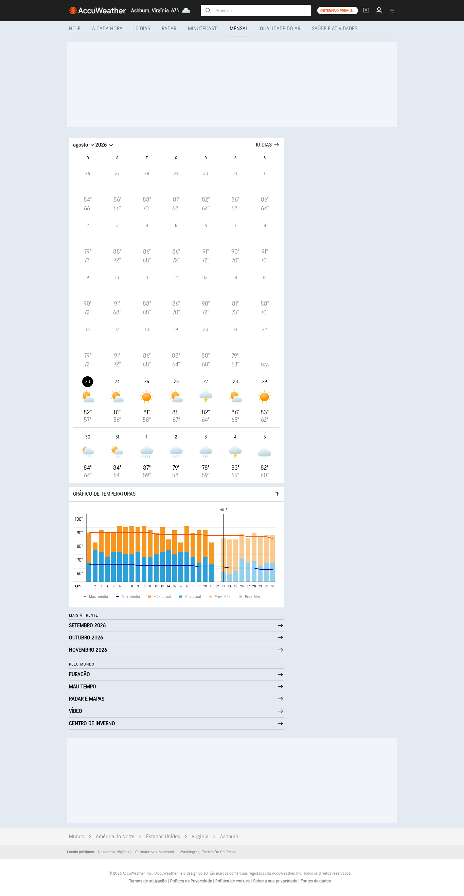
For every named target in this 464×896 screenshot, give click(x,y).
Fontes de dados (316, 881)
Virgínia (200, 836)
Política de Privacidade (191, 881)
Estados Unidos (163, 836)
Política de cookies (233, 881)
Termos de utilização (148, 881)
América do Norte (115, 836)
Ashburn (229, 836)
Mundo (76, 836)
